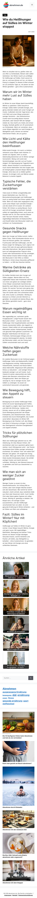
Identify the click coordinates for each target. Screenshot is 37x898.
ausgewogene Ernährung (14, 692)
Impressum (7, 895)
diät (14, 695)
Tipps (5, 15)
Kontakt (14, 895)
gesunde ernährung (12, 701)
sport (25, 701)
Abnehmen (9, 688)
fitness (11, 698)
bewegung (7, 695)
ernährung (23, 695)
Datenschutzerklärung (25, 895)
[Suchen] (30, 678)
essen (5, 698)
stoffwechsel (8, 704)
